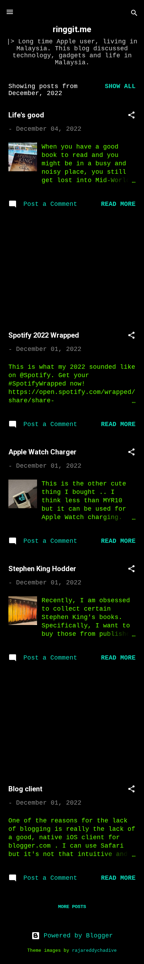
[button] (131, 116)
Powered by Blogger (76, 935)
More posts (72, 906)
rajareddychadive (94, 950)
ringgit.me (72, 29)
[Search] (134, 14)
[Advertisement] (72, 271)
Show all (120, 86)
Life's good (26, 115)
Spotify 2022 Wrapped (43, 335)
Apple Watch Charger (42, 452)
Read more (118, 204)
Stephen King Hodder (42, 568)
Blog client (25, 789)
